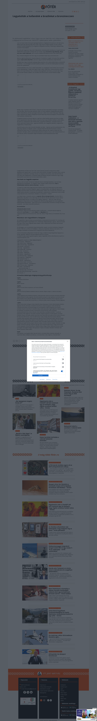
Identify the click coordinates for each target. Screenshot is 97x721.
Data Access (48, 379)
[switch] (62, 359)
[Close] (68, 342)
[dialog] (48, 360)
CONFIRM (40, 375)
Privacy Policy (54, 379)
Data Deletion (42, 379)
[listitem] (48, 356)
